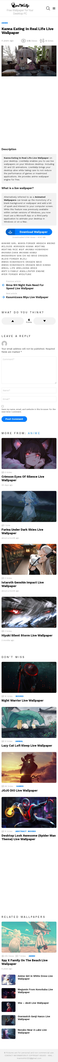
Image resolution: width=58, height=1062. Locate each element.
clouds (7, 246)
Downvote (44, 321)
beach (42, 243)
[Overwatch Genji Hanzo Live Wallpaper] (8, 1020)
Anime (34, 433)
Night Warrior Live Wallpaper (22, 700)
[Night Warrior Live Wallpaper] (29, 677)
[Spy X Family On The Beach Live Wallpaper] (29, 937)
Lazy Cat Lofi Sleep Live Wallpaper (27, 745)
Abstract (21, 831)
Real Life (9, 268)
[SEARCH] (48, 8)
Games (20, 786)
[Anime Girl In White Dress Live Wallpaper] (8, 980)
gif (22, 249)
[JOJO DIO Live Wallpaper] (29, 767)
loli (24, 258)
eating (40, 246)
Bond (52, 243)
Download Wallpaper (33, 231)
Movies (20, 696)
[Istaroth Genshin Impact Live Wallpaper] (29, 559)
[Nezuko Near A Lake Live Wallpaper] (8, 1034)
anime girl (10, 243)
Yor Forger (10, 274)
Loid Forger (11, 258)
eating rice (10, 249)
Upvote (13, 321)
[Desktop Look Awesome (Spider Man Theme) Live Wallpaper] (29, 812)
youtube (25, 274)
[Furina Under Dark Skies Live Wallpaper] (29, 506)
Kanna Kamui (29, 252)
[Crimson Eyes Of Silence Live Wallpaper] (29, 453)
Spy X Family (10, 271)
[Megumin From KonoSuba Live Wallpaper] (8, 993)
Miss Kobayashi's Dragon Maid (22, 262)
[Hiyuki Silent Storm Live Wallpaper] (29, 612)
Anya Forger (27, 243)
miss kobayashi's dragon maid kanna (27, 265)
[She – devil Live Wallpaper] (8, 1007)
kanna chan (10, 252)
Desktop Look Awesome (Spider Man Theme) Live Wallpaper (29, 837)
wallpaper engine (33, 271)
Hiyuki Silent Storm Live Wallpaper (27, 635)
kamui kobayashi (37, 249)
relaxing (23, 268)
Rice (34, 268)
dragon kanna (24, 246)
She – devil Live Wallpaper (33, 1003)
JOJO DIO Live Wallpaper (20, 790)
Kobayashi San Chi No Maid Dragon (25, 255)
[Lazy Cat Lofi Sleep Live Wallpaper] (29, 722)
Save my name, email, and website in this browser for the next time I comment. (29, 410)
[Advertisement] (29, 110)
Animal (19, 741)
